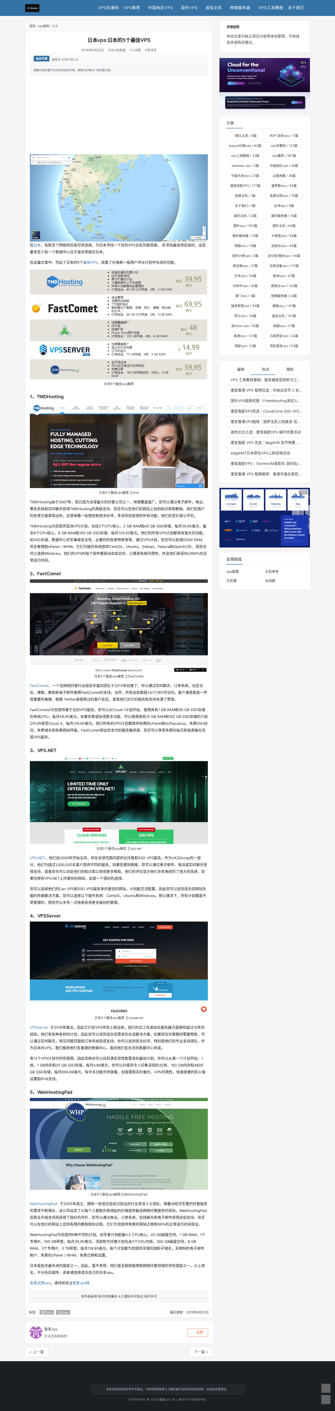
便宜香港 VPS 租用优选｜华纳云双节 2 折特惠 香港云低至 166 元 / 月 (267, 390)
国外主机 (284, 226)
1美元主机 (245, 135)
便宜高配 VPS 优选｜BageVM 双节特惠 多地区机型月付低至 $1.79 (267, 442)
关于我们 (296, 7)
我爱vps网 (81, 1283)
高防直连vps (284, 346)
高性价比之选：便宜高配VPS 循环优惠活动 (266, 432)
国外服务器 (245, 236)
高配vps (245, 346)
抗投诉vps (284, 246)
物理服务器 (240, 7)
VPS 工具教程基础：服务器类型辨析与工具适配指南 (267, 379)
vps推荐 (132, 7)
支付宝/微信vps (284, 256)
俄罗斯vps (284, 185)
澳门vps (245, 296)
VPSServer (39, 1027)
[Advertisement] (118, 115)
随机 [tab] (290, 369)
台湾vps (284, 206)
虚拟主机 (214, 7)
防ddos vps (245, 326)
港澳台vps (284, 286)
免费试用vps (40, 1283)
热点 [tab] (265, 369)
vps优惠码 (108, 7)
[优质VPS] (264, 517)
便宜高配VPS (245, 185)
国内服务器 (284, 216)
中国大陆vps (245, 175)
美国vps (284, 306)
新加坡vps (245, 266)
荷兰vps (245, 316)
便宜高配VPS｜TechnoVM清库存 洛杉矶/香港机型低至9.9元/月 (267, 463)
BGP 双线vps (284, 135)
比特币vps (245, 286)
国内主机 (245, 216)
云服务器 (284, 175)
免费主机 (245, 196)
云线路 (270, 580)
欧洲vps (284, 276)
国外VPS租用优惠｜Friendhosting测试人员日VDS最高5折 (267, 400)
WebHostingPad (43, 1203)
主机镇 (231, 580)
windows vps (245, 165)
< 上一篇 (36, 1352)
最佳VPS (90, 262)
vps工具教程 (270, 7)
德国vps (245, 246)
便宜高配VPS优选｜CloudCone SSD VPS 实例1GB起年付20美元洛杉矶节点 (267, 411)
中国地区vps (160, 7)
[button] (198, 1333)
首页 (32, 26)
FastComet (39, 685)
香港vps (245, 336)
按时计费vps (245, 256)
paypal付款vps (245, 145)
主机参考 (272, 571)
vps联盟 (232, 571)
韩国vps (284, 326)
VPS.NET (37, 858)
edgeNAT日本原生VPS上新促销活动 (260, 453)
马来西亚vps (284, 336)
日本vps (63, 1312)
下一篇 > (201, 1352)
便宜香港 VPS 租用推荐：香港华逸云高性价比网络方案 (267, 474)
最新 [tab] (241, 369)
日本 (37, 245)
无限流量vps (284, 266)
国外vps (189, 7)
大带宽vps (284, 236)
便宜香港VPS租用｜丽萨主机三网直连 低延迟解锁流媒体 (267, 421)
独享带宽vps (245, 306)
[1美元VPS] (264, 84)
